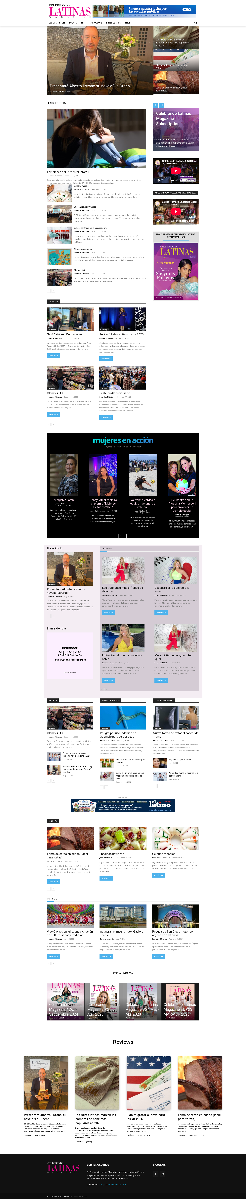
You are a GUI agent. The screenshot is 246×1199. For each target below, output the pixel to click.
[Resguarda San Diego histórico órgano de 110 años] (175, 916)
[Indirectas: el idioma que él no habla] (123, 638)
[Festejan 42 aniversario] (122, 378)
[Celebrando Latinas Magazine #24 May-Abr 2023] (142, 1001)
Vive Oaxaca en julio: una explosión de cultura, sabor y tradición (70, 933)
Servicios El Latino (81, 189)
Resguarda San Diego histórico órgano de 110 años (172, 933)
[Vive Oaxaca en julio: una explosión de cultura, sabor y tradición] (70, 916)
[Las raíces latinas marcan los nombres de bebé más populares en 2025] (176, 37)
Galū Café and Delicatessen (65, 334)
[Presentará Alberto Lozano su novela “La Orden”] (100, 60)
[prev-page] (49, 291)
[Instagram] (161, 105)
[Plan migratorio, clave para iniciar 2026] (176, 60)
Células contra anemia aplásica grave (91, 228)
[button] (195, 22)
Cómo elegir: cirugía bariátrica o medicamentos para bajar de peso (130, 776)
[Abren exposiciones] (59, 256)
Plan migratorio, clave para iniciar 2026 (146, 1117)
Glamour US (79, 270)
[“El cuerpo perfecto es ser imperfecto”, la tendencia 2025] (54, 756)
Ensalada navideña (112, 854)
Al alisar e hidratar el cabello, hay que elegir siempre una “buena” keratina (77, 769)
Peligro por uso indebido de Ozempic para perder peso (118, 734)
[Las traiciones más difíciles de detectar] (123, 570)
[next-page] (53, 291)
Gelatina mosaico (82, 186)
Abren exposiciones (83, 249)
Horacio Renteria (107, 939)
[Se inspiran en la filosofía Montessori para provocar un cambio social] (182, 475)
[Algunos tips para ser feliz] (160, 763)
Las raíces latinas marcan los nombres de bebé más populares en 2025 (95, 1119)
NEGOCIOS (53, 301)
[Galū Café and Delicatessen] (70, 319)
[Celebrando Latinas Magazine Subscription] (176, 129)
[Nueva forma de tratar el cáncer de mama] (176, 718)
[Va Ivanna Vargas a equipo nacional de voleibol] (143, 475)
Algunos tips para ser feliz (180, 759)
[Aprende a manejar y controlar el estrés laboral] (160, 776)
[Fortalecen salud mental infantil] (96, 138)
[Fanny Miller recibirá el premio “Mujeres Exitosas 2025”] (103, 475)
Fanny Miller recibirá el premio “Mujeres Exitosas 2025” (103, 503)
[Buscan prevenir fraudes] (59, 214)
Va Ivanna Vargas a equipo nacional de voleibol (142, 503)
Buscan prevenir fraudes (85, 207)
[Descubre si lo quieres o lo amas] (175, 570)
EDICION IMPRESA (123, 973)
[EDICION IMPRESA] (176, 271)
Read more (53, 356)
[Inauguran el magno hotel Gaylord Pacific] (123, 916)
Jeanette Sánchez (54, 176)
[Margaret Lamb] (64, 475)
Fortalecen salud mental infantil (68, 172)
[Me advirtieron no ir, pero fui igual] (175, 638)
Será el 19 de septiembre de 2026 (121, 334)
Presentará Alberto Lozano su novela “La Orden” (66, 590)
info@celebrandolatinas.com (113, 1184)
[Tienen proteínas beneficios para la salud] (107, 763)
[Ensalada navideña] (123, 838)
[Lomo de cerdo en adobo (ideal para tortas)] (176, 82)
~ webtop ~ (52, 330)
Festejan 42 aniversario (114, 393)
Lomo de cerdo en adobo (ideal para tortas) (199, 1117)
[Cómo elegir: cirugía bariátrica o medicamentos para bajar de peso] (107, 776)
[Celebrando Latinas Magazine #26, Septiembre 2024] (66, 1001)
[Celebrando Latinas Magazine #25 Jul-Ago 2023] (104, 1001)
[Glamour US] (59, 277)
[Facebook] (155, 105)
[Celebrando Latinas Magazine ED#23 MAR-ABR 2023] (180, 1001)
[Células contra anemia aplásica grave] (59, 235)
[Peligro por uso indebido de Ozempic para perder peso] (123, 718)
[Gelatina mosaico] (59, 193)
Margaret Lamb (64, 500)
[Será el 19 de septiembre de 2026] (122, 319)
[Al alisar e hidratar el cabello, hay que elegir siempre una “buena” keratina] (54, 770)
